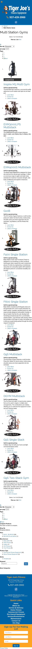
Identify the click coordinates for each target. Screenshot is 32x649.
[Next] (6, 58)
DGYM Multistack (14, 396)
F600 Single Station (16, 301)
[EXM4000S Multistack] (12, 151)
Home (5, 26)
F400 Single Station (15, 254)
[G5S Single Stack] (12, 423)
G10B (7, 210)
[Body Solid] (12, 119)
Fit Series (6, 559)
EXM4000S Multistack (17, 167)
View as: (13, 39)
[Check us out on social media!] (16, 22)
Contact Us (10, 96)
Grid (20, 39)
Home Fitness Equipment (11, 554)
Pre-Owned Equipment (16, 614)
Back (2, 522)
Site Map (16, 623)
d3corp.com (16, 597)
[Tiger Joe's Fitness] (16, 10)
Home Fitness (16, 610)
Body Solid (7, 541)
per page (2, 49)
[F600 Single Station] (12, 285)
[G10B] (12, 195)
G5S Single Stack (14, 439)
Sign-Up (16, 646)
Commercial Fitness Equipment (12, 552)
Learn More (10, 95)
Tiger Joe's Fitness (19, 595)
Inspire (5, 544)
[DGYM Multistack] (12, 380)
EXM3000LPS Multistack (12, 126)
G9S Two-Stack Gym (16, 477)
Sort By (2, 46)
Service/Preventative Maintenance (16, 617)
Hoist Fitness (7, 542)
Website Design (8, 596)
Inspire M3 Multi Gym (17, 84)
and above (10, 536)
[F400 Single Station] (12, 238)
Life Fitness (7, 546)
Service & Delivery (16, 608)
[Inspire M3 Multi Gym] (12, 69)
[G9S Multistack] (12, 338)
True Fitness (7, 548)
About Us (16, 605)
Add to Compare (12, 98)
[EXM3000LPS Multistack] (12, 108)
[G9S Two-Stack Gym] (12, 462)
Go (26, 564)
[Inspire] (12, 79)
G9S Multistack (13, 354)
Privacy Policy (4, 648)
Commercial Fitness (16, 612)
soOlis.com (24, 596)
